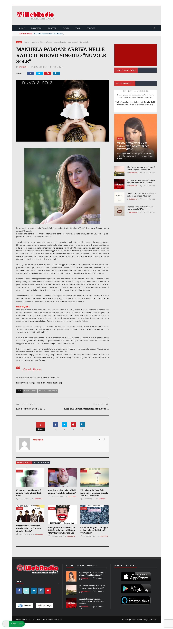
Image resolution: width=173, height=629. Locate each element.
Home (22, 28)
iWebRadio (23, 67)
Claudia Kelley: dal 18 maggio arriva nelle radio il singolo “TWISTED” (94, 530)
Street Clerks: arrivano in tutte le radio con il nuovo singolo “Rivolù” (28, 528)
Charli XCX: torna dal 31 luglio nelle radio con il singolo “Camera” (141, 194)
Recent (69, 565)
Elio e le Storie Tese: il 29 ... (30, 408)
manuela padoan (30, 391)
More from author (41, 463)
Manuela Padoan (31, 369)
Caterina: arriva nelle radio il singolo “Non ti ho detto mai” (62, 491)
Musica (19, 42)
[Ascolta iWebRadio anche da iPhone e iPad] (136, 576)
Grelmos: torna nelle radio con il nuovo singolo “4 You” (140, 208)
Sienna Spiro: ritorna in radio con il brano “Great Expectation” (133, 146)
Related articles (24, 463)
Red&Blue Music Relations (48, 391)
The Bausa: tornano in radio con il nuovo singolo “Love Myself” (141, 168)
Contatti (91, 28)
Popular (80, 565)
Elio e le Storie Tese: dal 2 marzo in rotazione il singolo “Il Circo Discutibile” (94, 493)
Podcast (52, 28)
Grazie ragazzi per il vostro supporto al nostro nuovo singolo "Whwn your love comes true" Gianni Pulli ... (135, 96)
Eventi (66, 28)
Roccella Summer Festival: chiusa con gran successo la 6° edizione (61, 34)
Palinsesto (36, 28)
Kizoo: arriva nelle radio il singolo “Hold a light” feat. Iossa (28, 493)
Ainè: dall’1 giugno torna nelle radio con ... (86, 408)
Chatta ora (17, 623)
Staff (77, 28)
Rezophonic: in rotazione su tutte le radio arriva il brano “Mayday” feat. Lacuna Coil (61, 530)
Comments (92, 565)
